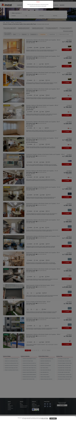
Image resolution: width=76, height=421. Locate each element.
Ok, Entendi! (53, 418)
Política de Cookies (44, 418)
